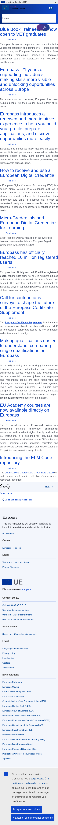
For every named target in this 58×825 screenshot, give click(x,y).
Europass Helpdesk (11, 548)
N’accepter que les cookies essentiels (33, 817)
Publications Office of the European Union (22, 754)
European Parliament (12, 682)
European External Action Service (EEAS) (21, 715)
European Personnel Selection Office (19, 749)
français (51, 9)
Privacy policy (8, 653)
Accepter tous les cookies (26, 809)
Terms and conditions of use (15, 562)
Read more (11, 39)
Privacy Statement (10, 567)
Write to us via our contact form (17, 615)
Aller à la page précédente (18, 500)
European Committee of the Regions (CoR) (22, 725)
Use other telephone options (15, 610)
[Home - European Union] (24, 9)
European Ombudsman (13, 734)
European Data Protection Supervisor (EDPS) (23, 739)
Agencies (6, 758)
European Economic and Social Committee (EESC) (26, 720)
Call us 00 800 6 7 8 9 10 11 (15, 605)
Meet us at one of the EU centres (17, 619)
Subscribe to (6, 493)
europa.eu (27, 589)
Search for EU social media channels (19, 634)
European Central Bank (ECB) (16, 706)
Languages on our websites (15, 648)
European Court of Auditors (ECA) (18, 711)
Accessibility (8, 533)
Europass (9, 517)
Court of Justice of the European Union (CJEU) (24, 701)
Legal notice (8, 658)
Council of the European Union (16, 691)
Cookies (6, 663)
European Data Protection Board (17, 744)
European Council (10, 687)
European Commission (13, 696)
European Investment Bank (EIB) (17, 730)
